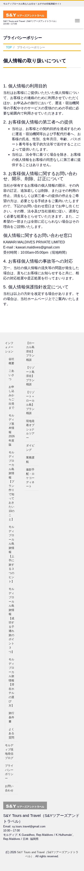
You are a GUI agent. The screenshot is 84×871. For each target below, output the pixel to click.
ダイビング (30, 447)
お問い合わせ (9, 788)
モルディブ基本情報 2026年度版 (12, 430)
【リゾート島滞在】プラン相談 (30, 376)
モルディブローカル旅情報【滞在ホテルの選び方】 (11, 682)
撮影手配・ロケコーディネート (30, 478)
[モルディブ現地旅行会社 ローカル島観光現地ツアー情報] (25, 14)
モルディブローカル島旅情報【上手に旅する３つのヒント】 (11, 554)
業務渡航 (30, 459)
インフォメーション (9, 347)
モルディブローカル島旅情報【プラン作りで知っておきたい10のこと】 (11, 486)
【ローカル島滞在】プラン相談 (30, 351)
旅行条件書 (11, 717)
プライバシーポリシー (9, 772)
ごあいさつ (11, 375)
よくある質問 (11, 733)
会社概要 (11, 361)
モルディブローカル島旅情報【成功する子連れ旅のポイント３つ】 (11, 620)
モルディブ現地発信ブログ (9, 752)
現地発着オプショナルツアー (30, 429)
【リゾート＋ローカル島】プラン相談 (30, 403)
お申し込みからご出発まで (11, 397)
